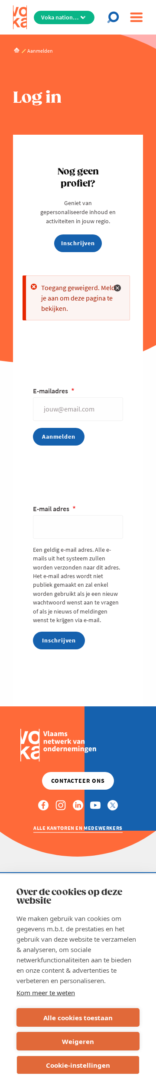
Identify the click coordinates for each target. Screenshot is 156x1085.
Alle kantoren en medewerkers (78, 828)
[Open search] (115, 17)
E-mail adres (52, 508)
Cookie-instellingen (78, 1065)
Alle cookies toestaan (78, 1017)
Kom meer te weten (45, 992)
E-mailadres (51, 390)
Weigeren (78, 1041)
